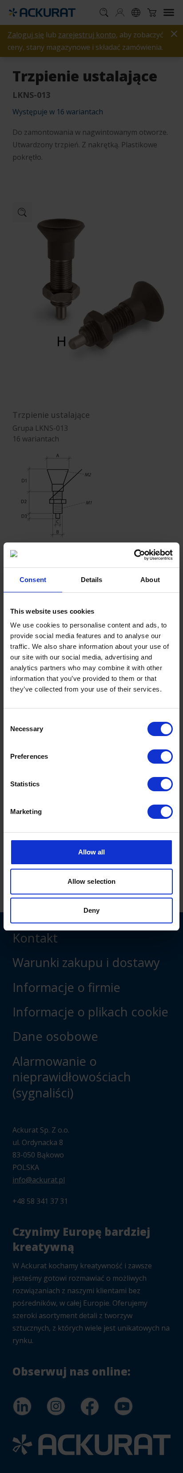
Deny (91, 910)
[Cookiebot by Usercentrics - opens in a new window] (134, 555)
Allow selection (92, 881)
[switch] (160, 756)
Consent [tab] (33, 579)
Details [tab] (92, 579)
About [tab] (150, 579)
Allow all (91, 852)
